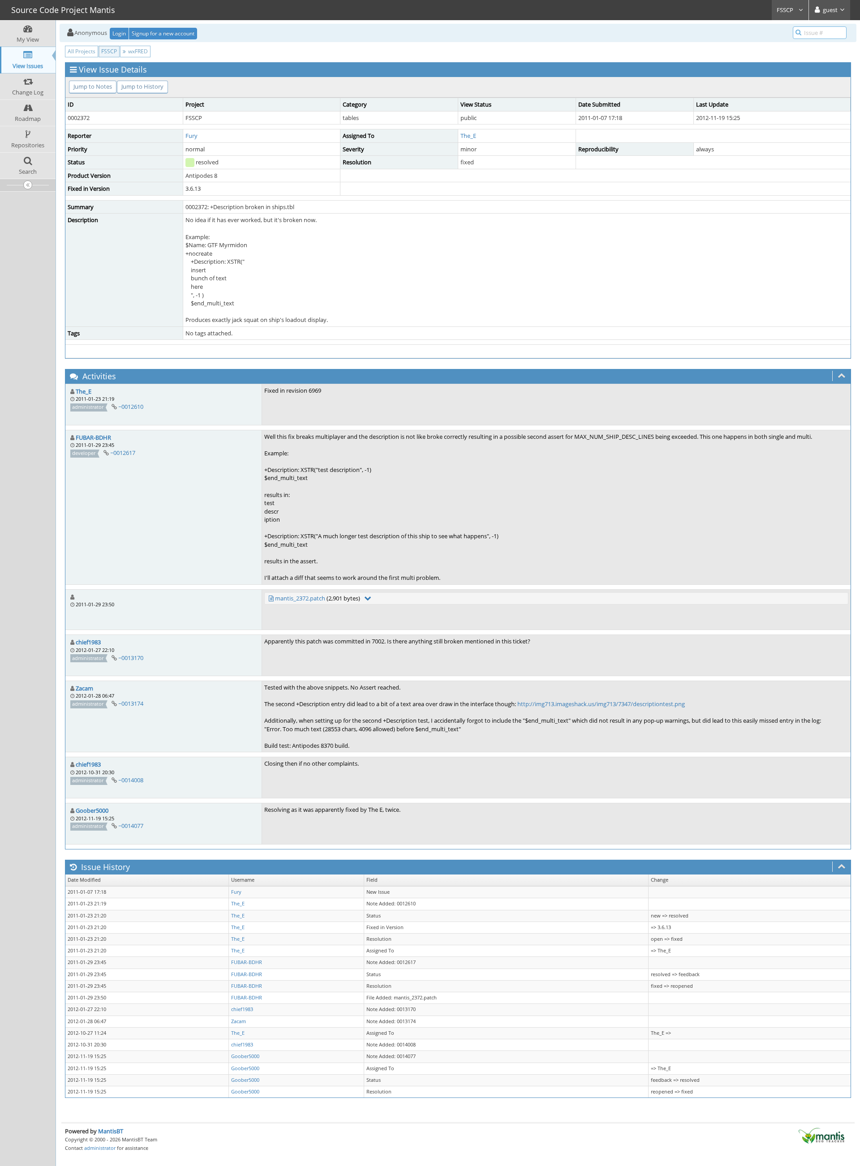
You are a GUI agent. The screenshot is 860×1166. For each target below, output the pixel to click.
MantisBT (110, 1131)
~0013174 (130, 703)
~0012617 (122, 453)
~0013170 (130, 658)
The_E (468, 136)
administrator (100, 1148)
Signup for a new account (163, 33)
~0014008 (130, 780)
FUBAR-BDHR (93, 437)
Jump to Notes (92, 86)
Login (119, 33)
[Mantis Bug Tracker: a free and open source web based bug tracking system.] (821, 1135)
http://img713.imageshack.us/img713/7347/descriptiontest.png (601, 704)
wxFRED (137, 51)
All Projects (81, 51)
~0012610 (130, 407)
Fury (191, 136)
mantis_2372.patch (300, 598)
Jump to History (142, 86)
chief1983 (88, 642)
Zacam (84, 688)
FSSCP (785, 10)
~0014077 (130, 826)
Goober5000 (92, 810)
